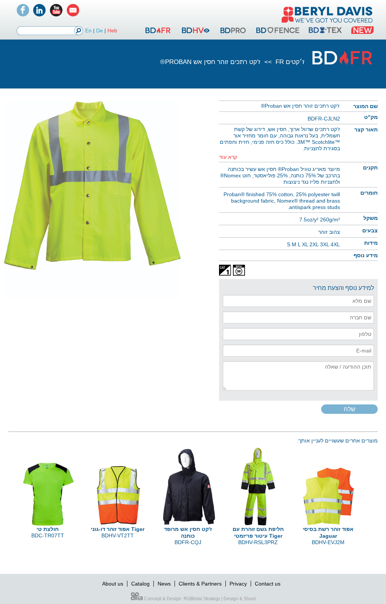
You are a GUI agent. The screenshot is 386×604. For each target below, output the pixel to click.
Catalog (140, 584)
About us (112, 584)
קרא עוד (228, 157)
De (99, 30)
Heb (112, 30)
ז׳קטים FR (290, 62)
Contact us (267, 584)
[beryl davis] (327, 23)
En (88, 30)
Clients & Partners (200, 584)
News (164, 584)
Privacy (238, 584)
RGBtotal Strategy (202, 598)
